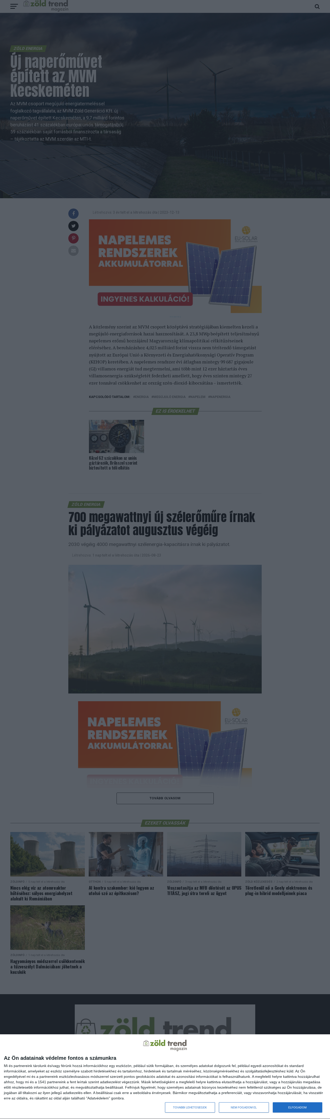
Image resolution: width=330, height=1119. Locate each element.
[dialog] (165, 1077)
